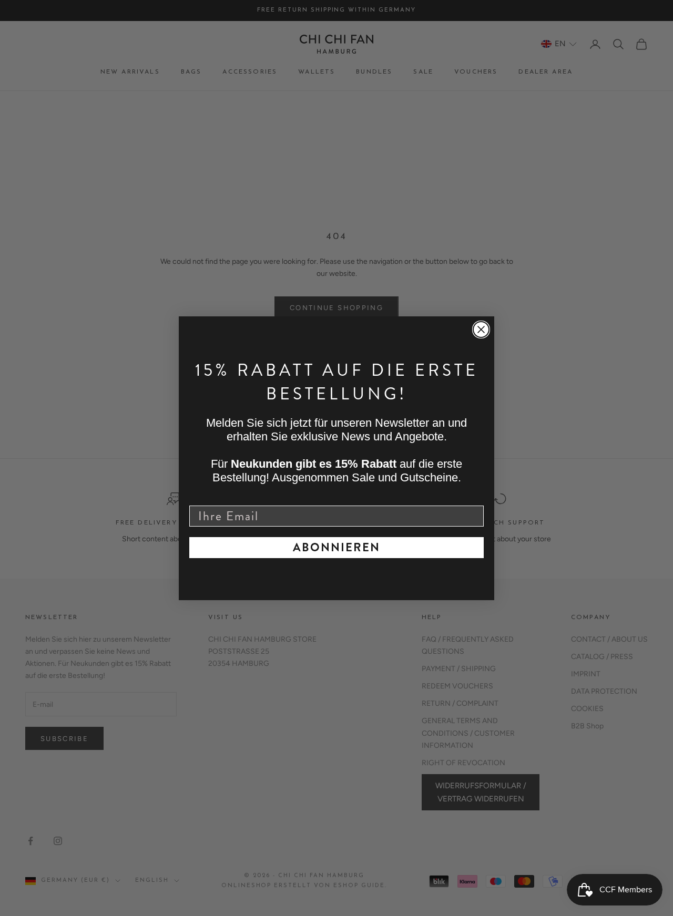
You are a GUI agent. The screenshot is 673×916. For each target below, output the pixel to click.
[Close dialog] (481, 329)
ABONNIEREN (336, 547)
